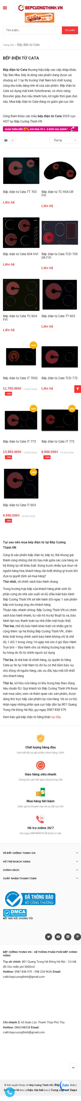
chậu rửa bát (34, 1090)
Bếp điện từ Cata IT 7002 (20, 378)
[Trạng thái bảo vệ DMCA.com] (15, 912)
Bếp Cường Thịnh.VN (56, 688)
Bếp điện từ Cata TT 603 (58, 316)
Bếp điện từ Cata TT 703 (20, 192)
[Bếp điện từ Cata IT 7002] (21, 357)
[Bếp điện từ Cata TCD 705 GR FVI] (59, 232)
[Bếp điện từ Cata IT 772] (59, 420)
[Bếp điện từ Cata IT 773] (21, 420)
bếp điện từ (36, 555)
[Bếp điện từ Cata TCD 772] (59, 357)
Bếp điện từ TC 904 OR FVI (57, 193)
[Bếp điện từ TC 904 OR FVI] (59, 170)
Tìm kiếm (70, 30)
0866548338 (22, 1027)
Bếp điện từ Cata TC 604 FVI (20, 317)
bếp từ (49, 555)
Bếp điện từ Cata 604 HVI (20, 254)
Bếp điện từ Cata (15, 70)
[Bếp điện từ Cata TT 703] (21, 170)
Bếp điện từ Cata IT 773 (19, 441)
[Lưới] (6, 140)
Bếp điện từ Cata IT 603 (19, 505)
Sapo (73, 1090)
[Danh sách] (13, 140)
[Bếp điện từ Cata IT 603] (21, 483)
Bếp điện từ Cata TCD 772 (59, 378)
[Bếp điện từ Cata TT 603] (59, 294)
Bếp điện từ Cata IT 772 (58, 441)
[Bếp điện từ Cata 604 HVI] (21, 232)
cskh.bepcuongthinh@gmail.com (24, 977)
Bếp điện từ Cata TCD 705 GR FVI (59, 255)
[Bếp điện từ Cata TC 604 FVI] (21, 294)
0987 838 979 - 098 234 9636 (33, 971)
